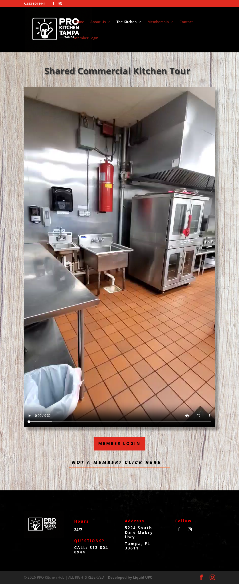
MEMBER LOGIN (119, 443)
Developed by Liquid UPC (130, 577)
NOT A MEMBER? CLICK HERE (116, 462)
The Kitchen (126, 22)
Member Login (86, 38)
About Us (98, 22)
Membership (158, 22)
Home (79, 22)
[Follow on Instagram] (189, 529)
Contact (186, 22)
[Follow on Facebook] (179, 529)
